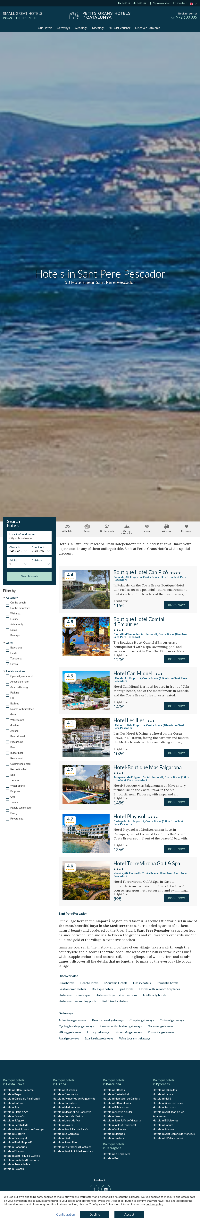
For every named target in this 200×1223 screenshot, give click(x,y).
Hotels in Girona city (65, 1094)
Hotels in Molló (162, 1098)
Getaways (63, 28)
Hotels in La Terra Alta (116, 1153)
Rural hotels (66, 983)
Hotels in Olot (61, 1138)
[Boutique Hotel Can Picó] (86, 607)
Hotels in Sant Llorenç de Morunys (174, 1133)
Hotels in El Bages (114, 1090)
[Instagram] (106, 1189)
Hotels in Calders (113, 1138)
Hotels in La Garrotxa (66, 1133)
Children (37, 560)
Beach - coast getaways (108, 1020)
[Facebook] (94, 1189)
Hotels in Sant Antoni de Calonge (23, 1129)
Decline (94, 1214)
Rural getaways (69, 1038)
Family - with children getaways (121, 1026)
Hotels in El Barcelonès (117, 1103)
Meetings (98, 28)
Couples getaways (141, 1020)
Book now (176, 604)
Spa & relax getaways (99, 1038)
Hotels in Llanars (163, 1094)
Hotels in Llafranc (13, 1103)
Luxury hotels (142, 983)
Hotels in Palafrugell (15, 1138)
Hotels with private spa (74, 995)
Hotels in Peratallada (15, 1125)
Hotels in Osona (113, 1116)
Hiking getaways (70, 1032)
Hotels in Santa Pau (65, 1142)
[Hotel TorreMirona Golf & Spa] (86, 899)
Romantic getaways (161, 1032)
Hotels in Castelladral (116, 1094)
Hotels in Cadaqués (15, 1146)
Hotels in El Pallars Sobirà (168, 1138)
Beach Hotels (89, 983)
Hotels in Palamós (14, 1116)
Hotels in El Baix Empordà (18, 1090)
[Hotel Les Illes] (86, 755)
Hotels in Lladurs (163, 1125)
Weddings (81, 28)
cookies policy (154, 1204)
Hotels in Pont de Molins (68, 1116)
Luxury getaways (98, 1032)
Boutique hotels (102, 989)
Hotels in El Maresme (116, 1107)
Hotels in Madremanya (66, 1107)
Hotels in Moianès (114, 1133)
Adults (13, 560)
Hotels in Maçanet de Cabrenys (72, 1111)
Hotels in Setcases (164, 1107)
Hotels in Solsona (163, 1129)
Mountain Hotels (115, 983)
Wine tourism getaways (135, 1038)
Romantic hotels (167, 983)
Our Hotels (45, 28)
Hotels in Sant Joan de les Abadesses (168, 1114)
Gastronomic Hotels (72, 989)
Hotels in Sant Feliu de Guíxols (21, 1155)
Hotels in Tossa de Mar (17, 1164)
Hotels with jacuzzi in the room (116, 995)
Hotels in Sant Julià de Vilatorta (122, 1120)
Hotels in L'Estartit (14, 1133)
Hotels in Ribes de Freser (168, 1103)
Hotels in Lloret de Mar (67, 1120)
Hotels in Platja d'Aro (15, 1111)
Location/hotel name (22, 534)
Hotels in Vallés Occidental (119, 1125)
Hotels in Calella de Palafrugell (21, 1098)
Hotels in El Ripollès (165, 1090)
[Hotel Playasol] (86, 852)
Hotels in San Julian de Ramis (70, 1129)
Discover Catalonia (147, 28)
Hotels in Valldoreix (114, 1129)
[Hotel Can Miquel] (86, 709)
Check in (14, 547)
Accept (129, 1214)
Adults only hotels (154, 995)
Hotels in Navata (63, 1125)
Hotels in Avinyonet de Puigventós (74, 1098)
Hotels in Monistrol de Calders (121, 1098)
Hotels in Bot (111, 1158)
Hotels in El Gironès (65, 1090)
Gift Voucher (122, 28)
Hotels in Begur (12, 1094)
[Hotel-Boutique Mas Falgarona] (86, 802)
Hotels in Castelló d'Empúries (21, 1160)
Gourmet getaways (160, 1026)
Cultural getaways (172, 1020)
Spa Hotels (126, 989)
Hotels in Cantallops (65, 1103)
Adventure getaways (72, 1020)
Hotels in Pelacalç (13, 1168)
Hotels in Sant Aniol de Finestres (73, 1151)
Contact (182, 3)
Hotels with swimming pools (77, 1001)
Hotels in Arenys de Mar (117, 1111)
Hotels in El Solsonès (165, 1120)
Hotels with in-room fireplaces (159, 989)
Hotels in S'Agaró (13, 1120)
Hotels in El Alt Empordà (17, 1142)
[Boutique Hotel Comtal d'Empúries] (86, 654)
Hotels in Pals (11, 1107)
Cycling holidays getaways (76, 1026)
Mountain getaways (128, 1032)
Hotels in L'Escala (13, 1151)
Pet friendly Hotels (115, 1001)
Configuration (65, 1214)
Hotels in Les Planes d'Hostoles (72, 1146)
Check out (38, 547)
